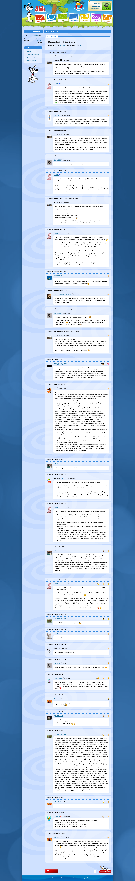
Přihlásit (106, 8)
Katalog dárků (84, 878)
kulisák (40, 42)
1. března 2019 (35, 35)
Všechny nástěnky (32, 57)
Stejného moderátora (33, 54)
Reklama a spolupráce (98, 878)
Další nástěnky (33, 48)
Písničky (77, 878)
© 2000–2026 (34, 878)
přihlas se (63, 45)
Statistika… (51, 871)
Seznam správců (59, 878)
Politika (29, 51)
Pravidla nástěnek (32, 60)
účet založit (83, 45)
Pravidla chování (69, 878)
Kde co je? (44, 878)
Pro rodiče (50, 878)
